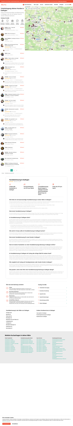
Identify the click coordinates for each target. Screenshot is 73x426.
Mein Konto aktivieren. (62, 1)
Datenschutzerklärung (6, 421)
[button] (52, 287)
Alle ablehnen (15, 423)
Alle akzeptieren (6, 423)
